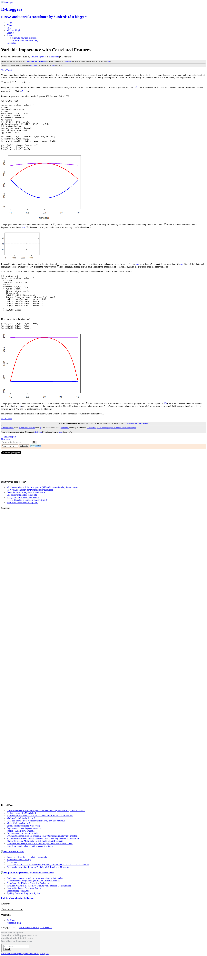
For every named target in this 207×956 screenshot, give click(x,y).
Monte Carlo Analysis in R (19, 823)
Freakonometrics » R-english (35, 61)
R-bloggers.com (7, 428)
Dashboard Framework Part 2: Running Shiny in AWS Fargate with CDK (40, 843)
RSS (9, 28)
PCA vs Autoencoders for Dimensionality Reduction (30, 490)
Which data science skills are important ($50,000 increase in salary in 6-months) (42, 487)
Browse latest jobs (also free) (25, 40)
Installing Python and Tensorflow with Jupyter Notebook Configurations (39, 886)
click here (33, 65)
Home (9, 22)
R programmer (13, 862)
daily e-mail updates (27, 428)
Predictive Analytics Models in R (21, 813)
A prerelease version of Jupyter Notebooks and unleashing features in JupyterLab (43, 838)
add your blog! (13, 30)
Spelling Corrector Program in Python (23, 893)
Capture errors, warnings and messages (24, 828)
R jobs (10, 35)
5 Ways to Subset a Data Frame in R (23, 497)
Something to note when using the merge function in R (31, 846)
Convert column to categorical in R (22, 833)
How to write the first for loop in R (22, 502)
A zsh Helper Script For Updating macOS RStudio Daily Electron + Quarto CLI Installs (46, 810)
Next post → (7, 439)
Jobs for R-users (16, 851)
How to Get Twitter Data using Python (24, 888)
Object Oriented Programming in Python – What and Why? (33, 880)
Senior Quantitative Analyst (19, 859)
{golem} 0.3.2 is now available (20, 831)
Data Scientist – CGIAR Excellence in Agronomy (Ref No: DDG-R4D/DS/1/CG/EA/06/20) (48, 864)
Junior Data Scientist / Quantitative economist (27, 857)
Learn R (10, 33)
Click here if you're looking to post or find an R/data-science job (111, 428)
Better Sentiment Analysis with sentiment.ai (26, 492)
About (9, 25)
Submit (7, 949)
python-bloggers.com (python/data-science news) (31, 872)
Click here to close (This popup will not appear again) (25, 953)
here (108, 61)
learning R (65, 428)
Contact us (11, 43)
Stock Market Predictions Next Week (23, 826)
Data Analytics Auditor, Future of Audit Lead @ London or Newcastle (38, 867)
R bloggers (54, 56)
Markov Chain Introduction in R (21, 818)
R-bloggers (67, 61)
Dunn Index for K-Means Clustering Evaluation (28, 883)
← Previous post (8, 437)
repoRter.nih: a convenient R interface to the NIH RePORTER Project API (40, 815)
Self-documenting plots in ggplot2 (22, 495)
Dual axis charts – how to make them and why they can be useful (36, 820)
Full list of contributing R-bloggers (17, 898)
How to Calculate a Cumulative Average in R (27, 500)
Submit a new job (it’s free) (24, 38)
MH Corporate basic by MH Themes (35, 927)
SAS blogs (11, 920)
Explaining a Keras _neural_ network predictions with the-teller (35, 878)
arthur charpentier (38, 56)
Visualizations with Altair (18, 891)
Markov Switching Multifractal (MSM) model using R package (35, 841)
